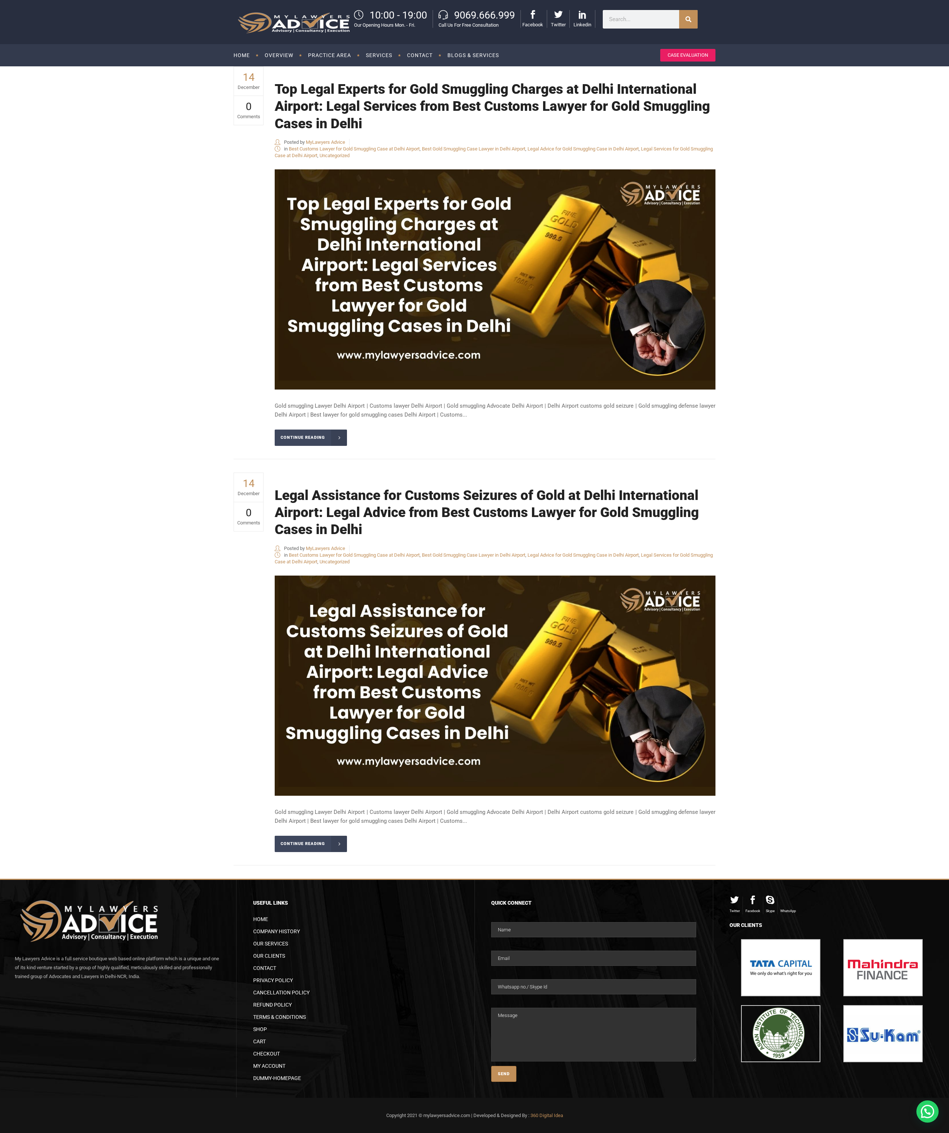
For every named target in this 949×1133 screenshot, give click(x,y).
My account (269, 1066)
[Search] (688, 19)
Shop (260, 1029)
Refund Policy (272, 1005)
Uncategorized (335, 155)
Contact (264, 968)
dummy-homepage (277, 1078)
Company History (276, 931)
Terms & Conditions (279, 1017)
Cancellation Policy (281, 992)
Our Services (270, 944)
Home (260, 919)
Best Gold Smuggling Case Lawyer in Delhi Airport (473, 149)
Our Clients (269, 956)
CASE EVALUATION (688, 55)
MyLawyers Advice (325, 142)
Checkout (266, 1054)
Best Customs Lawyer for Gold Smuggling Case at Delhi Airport (354, 149)
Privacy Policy (273, 980)
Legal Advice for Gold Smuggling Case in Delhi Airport (583, 149)
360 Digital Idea (546, 1115)
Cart (259, 1041)
